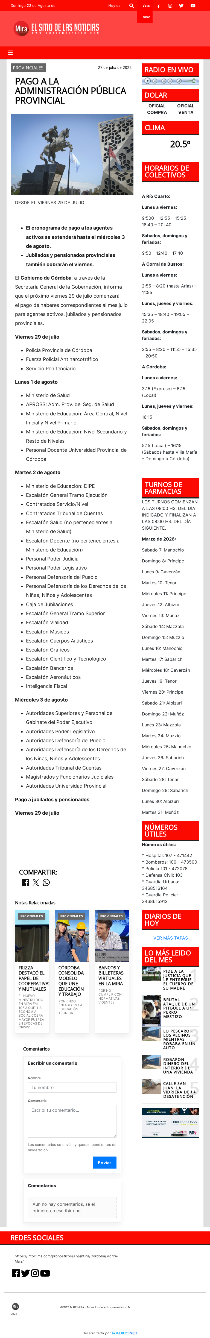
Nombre (34, 1078)
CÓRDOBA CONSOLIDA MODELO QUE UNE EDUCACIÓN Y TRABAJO (71, 981)
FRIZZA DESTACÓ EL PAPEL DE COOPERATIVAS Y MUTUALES (32, 978)
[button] (131, 6)
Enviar (104, 1162)
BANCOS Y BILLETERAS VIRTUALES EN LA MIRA (111, 976)
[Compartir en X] (36, 882)
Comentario (37, 1101)
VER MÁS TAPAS (170, 938)
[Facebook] (159, 6)
